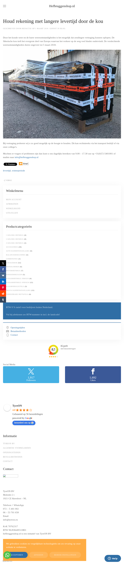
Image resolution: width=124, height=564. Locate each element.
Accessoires (12, 247)
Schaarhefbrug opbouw (17, 282)
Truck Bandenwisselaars (18, 290)
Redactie (27, 28)
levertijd (7, 170)
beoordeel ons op (22, 422)
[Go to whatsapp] (7, 555)
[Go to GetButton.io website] (7, 561)
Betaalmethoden (18, 331)
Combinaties (12, 259)
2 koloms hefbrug (15, 239)
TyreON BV (9, 444)
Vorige (8, 180)
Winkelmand (13, 208)
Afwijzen (38, 555)
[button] (4, 6)
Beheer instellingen (65, 555)
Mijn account (13, 200)
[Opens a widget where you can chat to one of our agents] (112, 558)
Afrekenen (12, 204)
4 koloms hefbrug (15, 243)
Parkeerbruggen (14, 274)
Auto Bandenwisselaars (17, 251)
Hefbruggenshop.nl (62, 6)
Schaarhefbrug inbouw (17, 278)
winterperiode (18, 170)
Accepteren (17, 555)
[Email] (24, 164)
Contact (14, 335)
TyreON (17, 405)
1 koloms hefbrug (15, 235)
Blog (62, 28)
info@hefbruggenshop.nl (26, 157)
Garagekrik (11, 263)
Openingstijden (18, 327)
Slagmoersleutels (15, 286)
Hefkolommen (12, 267)
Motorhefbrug (13, 270)
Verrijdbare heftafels (17, 294)
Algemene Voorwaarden (17, 448)
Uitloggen (12, 213)
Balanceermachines (16, 255)
